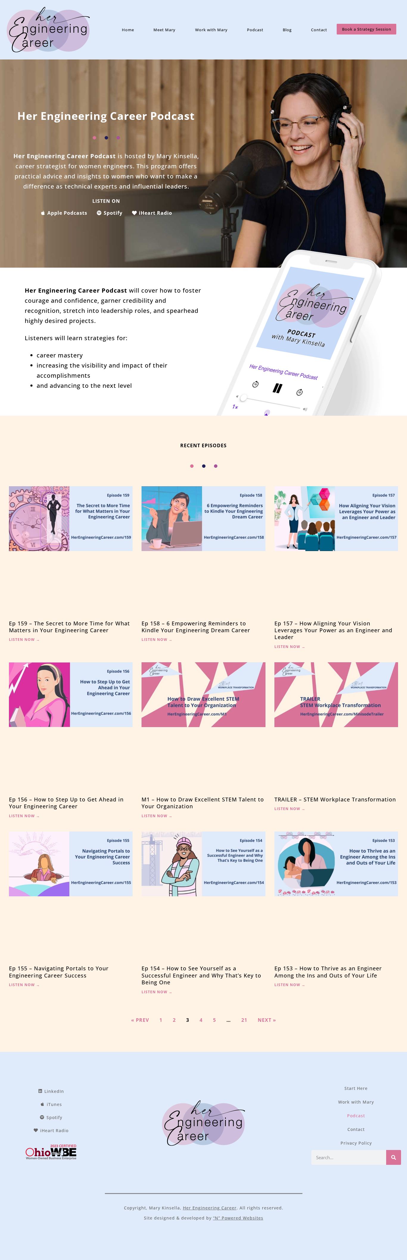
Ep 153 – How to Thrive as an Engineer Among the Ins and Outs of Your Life (328, 972)
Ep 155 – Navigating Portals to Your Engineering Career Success (59, 972)
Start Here (356, 1088)
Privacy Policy (356, 1143)
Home (128, 29)
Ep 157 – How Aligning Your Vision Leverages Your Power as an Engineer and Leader (333, 630)
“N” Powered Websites (238, 1218)
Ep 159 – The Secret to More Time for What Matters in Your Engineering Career (69, 627)
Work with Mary (211, 29)
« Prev (140, 1020)
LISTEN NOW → (24, 639)
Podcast (255, 29)
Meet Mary (164, 29)
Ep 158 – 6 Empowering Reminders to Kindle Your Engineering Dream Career (196, 627)
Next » (267, 1020)
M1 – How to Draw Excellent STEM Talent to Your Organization (203, 803)
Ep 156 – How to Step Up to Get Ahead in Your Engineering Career (66, 803)
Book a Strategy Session (366, 29)
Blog (287, 29)
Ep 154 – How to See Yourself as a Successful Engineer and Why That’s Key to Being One (201, 975)
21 (244, 1020)
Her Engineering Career (210, 1208)
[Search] (393, 1157)
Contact (319, 29)
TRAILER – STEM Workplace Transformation (335, 799)
